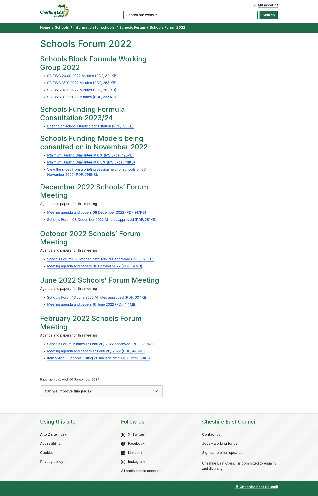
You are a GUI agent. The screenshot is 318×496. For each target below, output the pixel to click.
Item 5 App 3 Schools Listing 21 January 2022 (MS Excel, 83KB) (98, 358)
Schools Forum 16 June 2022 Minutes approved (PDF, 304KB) (97, 297)
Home (45, 27)
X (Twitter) (137, 434)
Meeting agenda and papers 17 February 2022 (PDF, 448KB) (96, 351)
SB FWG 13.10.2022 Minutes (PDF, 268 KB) (81, 83)
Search (269, 15)
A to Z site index (53, 434)
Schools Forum (132, 27)
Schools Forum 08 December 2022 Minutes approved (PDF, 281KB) (101, 220)
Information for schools (94, 27)
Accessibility (50, 443)
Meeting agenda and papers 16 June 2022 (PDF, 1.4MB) (92, 304)
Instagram (136, 462)
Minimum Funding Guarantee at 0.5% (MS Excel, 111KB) (91, 162)
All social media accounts (141, 471)
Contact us (211, 434)
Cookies (47, 453)
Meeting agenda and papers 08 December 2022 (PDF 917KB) (96, 212)
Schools (62, 27)
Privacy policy (51, 462)
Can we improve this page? (68, 391)
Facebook (136, 443)
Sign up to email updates (222, 453)
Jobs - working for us (219, 443)
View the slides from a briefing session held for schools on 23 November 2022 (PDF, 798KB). (96, 172)
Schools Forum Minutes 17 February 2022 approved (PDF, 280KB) (100, 344)
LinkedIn (135, 453)
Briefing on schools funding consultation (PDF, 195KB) (90, 126)
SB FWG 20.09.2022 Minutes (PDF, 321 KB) (82, 76)
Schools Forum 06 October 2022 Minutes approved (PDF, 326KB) (100, 259)
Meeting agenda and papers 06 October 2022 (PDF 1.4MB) (94, 266)
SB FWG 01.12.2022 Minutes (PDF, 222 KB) (81, 97)
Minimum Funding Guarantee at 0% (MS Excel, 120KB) (90, 155)
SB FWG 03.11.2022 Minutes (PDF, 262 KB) (81, 90)
